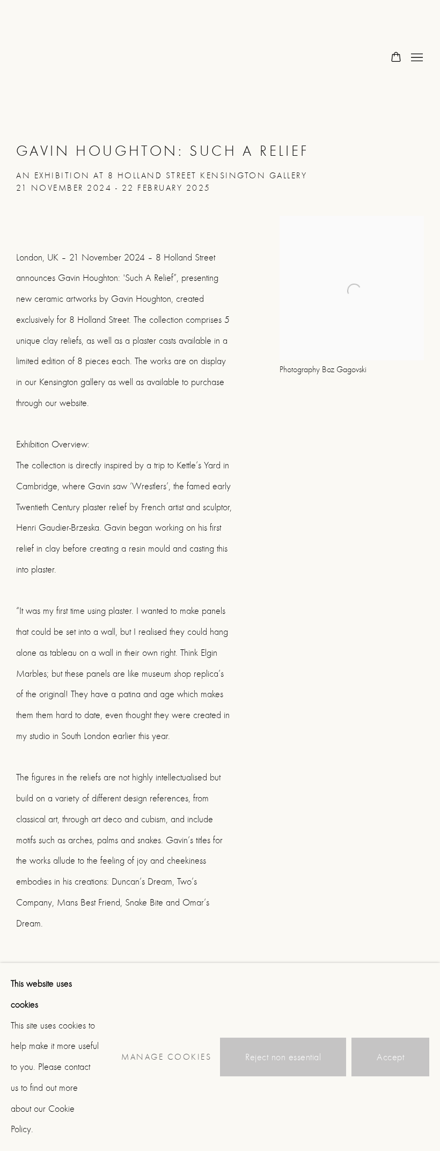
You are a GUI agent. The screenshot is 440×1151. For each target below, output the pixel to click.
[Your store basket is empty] (396, 58)
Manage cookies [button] (166, 1057)
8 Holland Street (59, 58)
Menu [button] (416, 58)
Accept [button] (390, 1057)
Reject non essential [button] (283, 1057)
